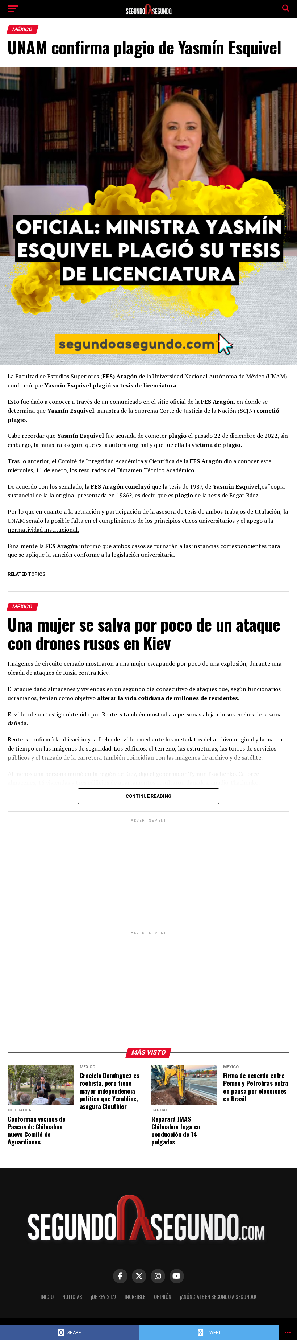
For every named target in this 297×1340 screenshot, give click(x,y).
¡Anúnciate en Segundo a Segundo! (218, 1296)
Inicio (47, 1296)
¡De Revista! (103, 1296)
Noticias (72, 1296)
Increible (135, 1296)
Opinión (162, 1296)
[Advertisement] (148, 874)
